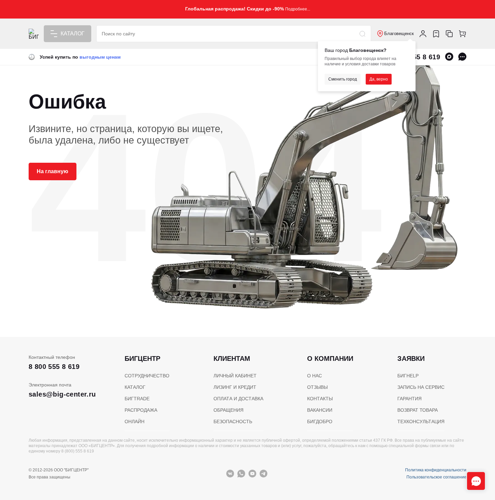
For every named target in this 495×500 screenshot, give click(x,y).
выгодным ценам (100, 57)
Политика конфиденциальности (435, 470)
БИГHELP (408, 375)
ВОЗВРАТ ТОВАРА (417, 410)
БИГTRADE (137, 398)
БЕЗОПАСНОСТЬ (232, 421)
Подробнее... (297, 9)
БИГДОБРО (319, 421)
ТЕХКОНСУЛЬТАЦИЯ (420, 421)
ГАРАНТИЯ (409, 398)
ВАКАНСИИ (319, 410)
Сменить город (342, 79)
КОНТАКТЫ (320, 398)
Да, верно (378, 79)
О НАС (314, 375)
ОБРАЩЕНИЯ (228, 410)
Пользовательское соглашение (436, 477)
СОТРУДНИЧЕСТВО (147, 375)
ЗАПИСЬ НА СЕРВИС (420, 387)
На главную (52, 171)
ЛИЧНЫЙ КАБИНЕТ (235, 375)
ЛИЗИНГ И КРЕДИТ (234, 387)
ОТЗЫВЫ (317, 387)
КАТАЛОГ (135, 387)
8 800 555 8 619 (54, 366)
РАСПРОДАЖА (141, 410)
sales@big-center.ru (62, 394)
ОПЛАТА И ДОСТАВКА (238, 398)
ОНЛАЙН (134, 421)
